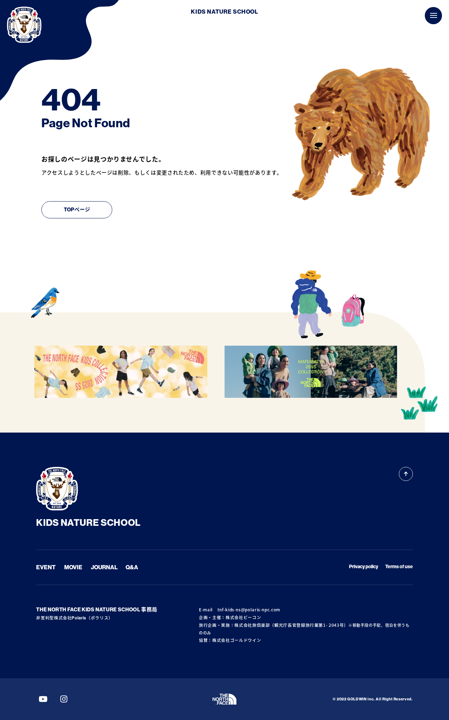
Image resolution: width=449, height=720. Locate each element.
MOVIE (73, 567)
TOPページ (77, 209)
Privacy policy (363, 567)
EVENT (46, 567)
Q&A (132, 567)
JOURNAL (104, 567)
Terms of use (399, 567)
